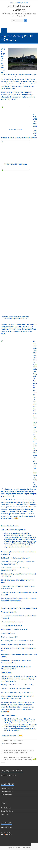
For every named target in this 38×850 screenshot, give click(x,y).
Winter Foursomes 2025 (8, 775)
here (15, 99)
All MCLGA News (6, 808)
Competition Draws (7, 788)
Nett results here (15, 600)
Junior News (4, 814)
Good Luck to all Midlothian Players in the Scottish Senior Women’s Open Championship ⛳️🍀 (19, 759)
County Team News (7, 811)
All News (6, 743)
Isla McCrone (8, 740)
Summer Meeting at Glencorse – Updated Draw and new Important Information (17, 751)
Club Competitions (6, 794)
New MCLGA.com (6, 827)
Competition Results (16, 743)
